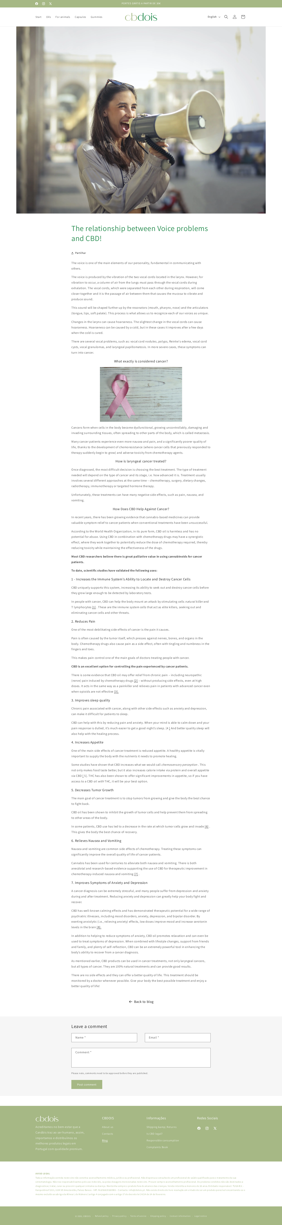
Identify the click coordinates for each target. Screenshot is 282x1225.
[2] (136, 681)
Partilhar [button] (80, 253)
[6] (207, 826)
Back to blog (144, 1001)
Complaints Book (157, 1147)
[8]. (99, 927)
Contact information (180, 1216)
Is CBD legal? (155, 1133)
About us (107, 1127)
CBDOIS (87, 1216)
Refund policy (102, 1216)
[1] (94, 607)
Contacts (107, 1133)
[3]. (116, 692)
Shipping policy (158, 1216)
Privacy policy (119, 1216)
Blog (105, 1140)
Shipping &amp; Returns (161, 1127)
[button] (226, 17)
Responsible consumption (163, 1140)
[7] (136, 874)
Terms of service (138, 1216)
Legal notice (200, 1216)
